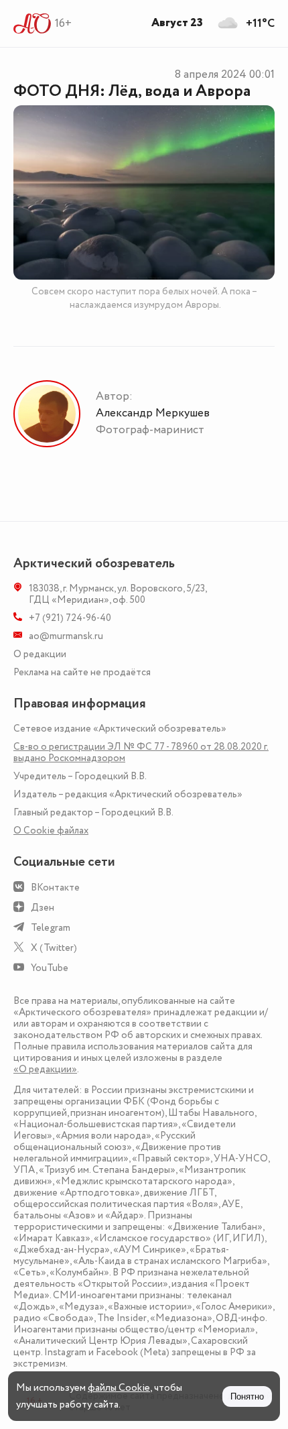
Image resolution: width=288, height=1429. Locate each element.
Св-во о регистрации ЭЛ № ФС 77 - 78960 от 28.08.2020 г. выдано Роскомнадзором (141, 752)
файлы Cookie (119, 1388)
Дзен (42, 907)
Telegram (50, 927)
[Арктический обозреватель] (32, 23)
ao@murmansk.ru (66, 636)
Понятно (247, 1396)
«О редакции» (45, 1069)
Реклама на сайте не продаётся (82, 672)
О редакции (39, 654)
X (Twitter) (54, 948)
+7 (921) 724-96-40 (70, 618)
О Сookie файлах (50, 830)
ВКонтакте (55, 887)
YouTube (49, 968)
